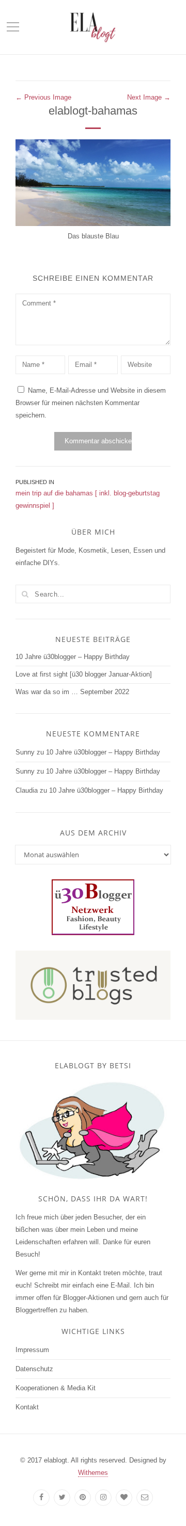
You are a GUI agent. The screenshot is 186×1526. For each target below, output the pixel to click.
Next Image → (149, 97)
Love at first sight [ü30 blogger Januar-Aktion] (84, 674)
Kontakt (27, 1407)
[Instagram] (103, 1497)
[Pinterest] (82, 1497)
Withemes (93, 1472)
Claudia (27, 790)
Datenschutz (34, 1369)
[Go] (25, 594)
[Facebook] (41, 1497)
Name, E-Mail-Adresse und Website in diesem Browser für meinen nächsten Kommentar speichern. (91, 403)
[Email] (144, 1497)
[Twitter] (62, 1497)
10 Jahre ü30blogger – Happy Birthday (73, 657)
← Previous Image (43, 97)
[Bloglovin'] (124, 1497)
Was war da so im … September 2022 (72, 692)
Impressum (32, 1350)
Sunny (25, 752)
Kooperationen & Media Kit (56, 1388)
